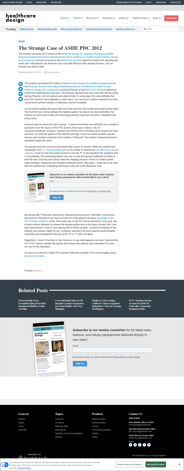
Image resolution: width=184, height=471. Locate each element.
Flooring (95, 426)
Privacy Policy (24, 468)
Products (107, 18)
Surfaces (95, 433)
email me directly (35, 256)
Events (122, 18)
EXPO (29, 2)
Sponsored (22, 430)
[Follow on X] (144, 445)
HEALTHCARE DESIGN (12, 2)
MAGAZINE (42, 2)
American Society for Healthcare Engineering (84, 53)
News (21, 41)
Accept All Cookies (155, 464)
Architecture (59, 423)
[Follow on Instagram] (135, 445)
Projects (91, 18)
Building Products (99, 423)
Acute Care (59, 419)
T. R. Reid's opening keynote (56, 150)
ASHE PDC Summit (70, 60)
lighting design (27, 29)
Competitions (139, 18)
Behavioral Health (61, 426)
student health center (47, 29)
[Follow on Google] (149, 445)
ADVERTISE (56, 2)
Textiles (94, 437)
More (155, 18)
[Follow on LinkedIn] (130, 445)
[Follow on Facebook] (139, 445)
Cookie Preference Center (129, 464)
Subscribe (171, 18)
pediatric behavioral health (128, 29)
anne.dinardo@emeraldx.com (140, 425)
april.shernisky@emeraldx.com (140, 431)
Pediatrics (59, 437)
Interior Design (60, 430)
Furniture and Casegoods (101, 430)
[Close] (179, 464)
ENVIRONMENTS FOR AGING (129, 2)
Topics (76, 18)
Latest (63, 18)
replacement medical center (99, 29)
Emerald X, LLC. (145, 456)
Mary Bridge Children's (71, 29)
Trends (21, 426)
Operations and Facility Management (69, 433)
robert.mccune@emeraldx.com (140, 438)
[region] (92, 464)
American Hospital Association (34, 57)
